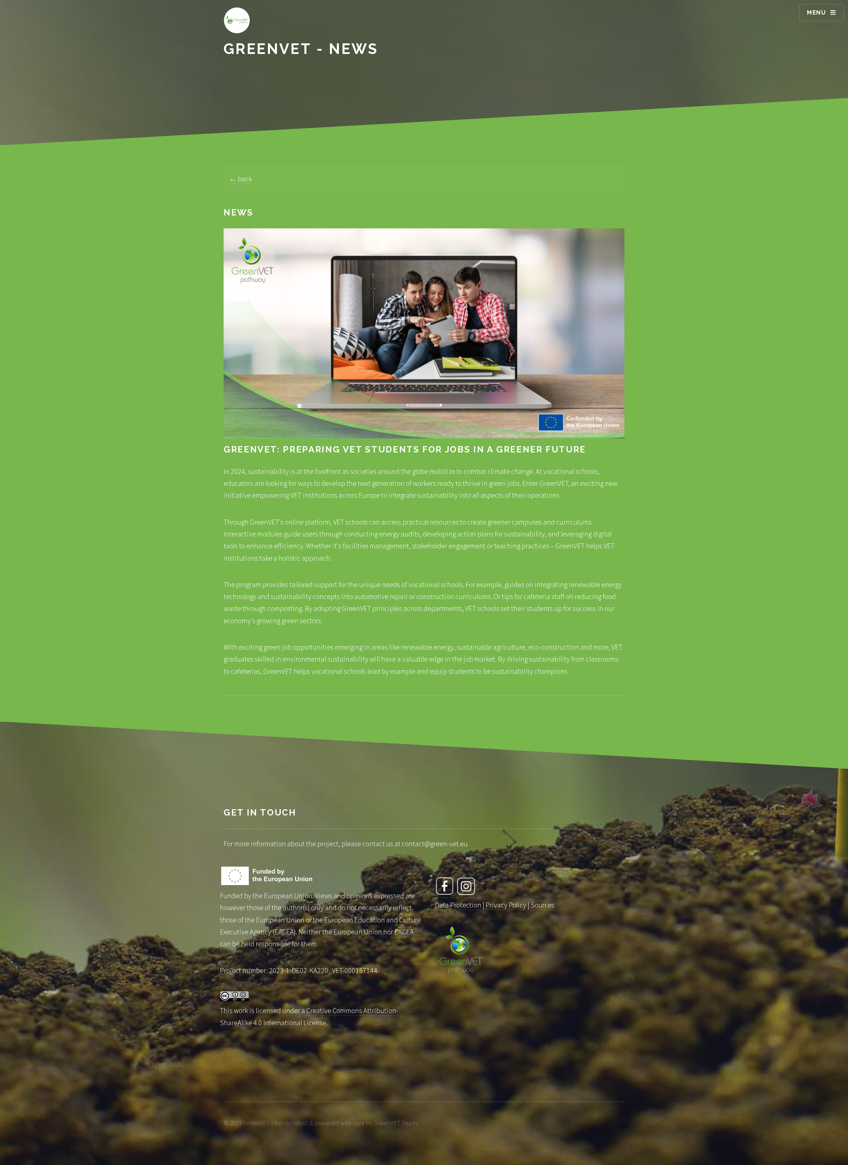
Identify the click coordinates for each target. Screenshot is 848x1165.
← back (240, 178)
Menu (816, 12)
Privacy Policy (506, 904)
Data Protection (458, 904)
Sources (543, 904)
